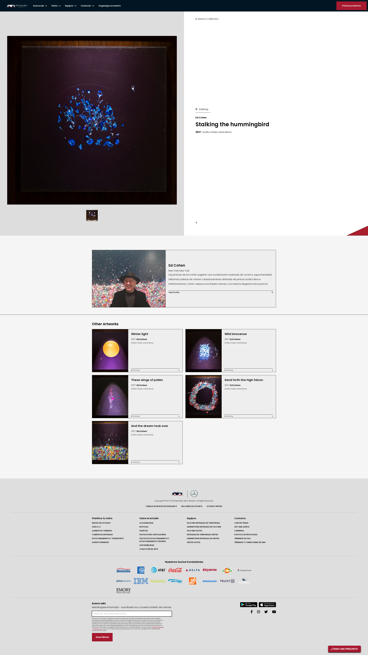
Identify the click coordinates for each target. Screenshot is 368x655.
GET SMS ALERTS (241, 527)
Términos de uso (242, 538)
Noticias (143, 527)
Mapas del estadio (101, 523)
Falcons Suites (194, 530)
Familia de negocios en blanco (161, 506)
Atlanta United (214, 506)
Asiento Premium (100, 542)
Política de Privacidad (245, 534)
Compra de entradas (102, 534)
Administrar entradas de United (203, 538)
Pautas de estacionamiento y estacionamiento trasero (154, 540)
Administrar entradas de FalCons (204, 527)
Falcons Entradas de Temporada (203, 523)
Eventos (143, 530)
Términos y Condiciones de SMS (250, 542)
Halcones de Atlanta (191, 506)
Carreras (239, 530)
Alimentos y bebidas (102, 530)
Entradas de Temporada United (202, 534)
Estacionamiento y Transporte (108, 538)
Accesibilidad (146, 523)
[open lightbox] (92, 120)
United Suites (193, 542)
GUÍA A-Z (96, 527)
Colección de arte (148, 549)
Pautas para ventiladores (152, 534)
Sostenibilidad (146, 545)
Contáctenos (241, 523)
